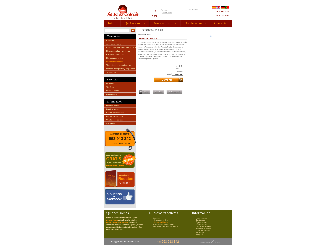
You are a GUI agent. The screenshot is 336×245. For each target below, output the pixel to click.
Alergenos (110, 123)
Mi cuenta (110, 84)
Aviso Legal (200, 233)
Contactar (221, 23)
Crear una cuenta (192, 9)
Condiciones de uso (114, 120)
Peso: (169, 74)
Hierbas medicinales (114, 61)
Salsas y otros (112, 72)
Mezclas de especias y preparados (120, 69)
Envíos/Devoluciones (115, 113)
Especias (110, 40)
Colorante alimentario (115, 54)
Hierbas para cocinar (115, 58)
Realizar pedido (167, 12)
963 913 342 (222, 11)
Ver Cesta (110, 87)
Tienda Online (205, 242)
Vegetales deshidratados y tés (118, 65)
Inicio (112, 23)
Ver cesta (164, 10)
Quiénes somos (135, 23)
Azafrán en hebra (113, 44)
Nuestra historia (165, 23)
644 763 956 (222, 15)
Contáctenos (111, 94)
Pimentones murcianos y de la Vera (121, 47)
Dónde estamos (195, 23)
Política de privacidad (115, 116)
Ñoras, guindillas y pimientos (118, 51)
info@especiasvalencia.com (125, 241)
